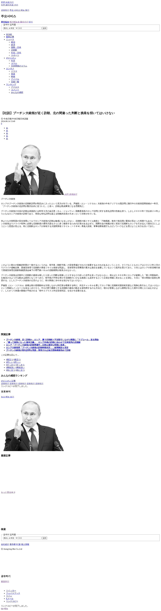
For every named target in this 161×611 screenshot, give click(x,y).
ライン (9, 596)
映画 (13, 76)
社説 (13, 61)
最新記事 (10, 37)
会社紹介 (5, 544)
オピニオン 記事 (8, 381)
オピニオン (11, 58)
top (2, 608)
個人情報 (25, 544)
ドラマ (14, 71)
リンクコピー (12, 601)
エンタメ (10, 68)
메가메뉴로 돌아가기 (19, 22)
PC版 (18, 544)
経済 (13, 45)
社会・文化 (16, 53)
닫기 (31, 22)
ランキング (11, 84)
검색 (44, 28)
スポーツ (15, 55)
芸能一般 (15, 82)
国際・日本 (16, 47)
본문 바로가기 (7, 2)
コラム (14, 63)
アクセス (15, 87)
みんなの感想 (17, 92)
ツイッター (11, 591)
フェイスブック (13, 593)
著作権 (13, 544)
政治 (13, 42)
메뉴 (6, 608)
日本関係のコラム (19, 66)
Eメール (9, 599)
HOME (9, 34)
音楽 (13, 74)
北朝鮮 (14, 50)
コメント (15, 90)
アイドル (15, 79)
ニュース (10, 39)
